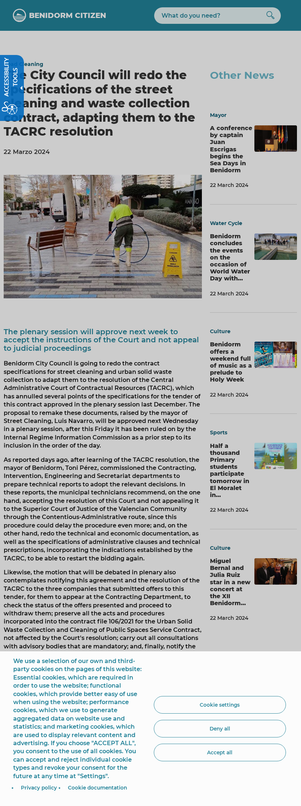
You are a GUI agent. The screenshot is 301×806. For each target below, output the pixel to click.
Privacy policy (39, 788)
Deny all (220, 729)
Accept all (219, 752)
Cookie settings (220, 705)
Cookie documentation (97, 788)
